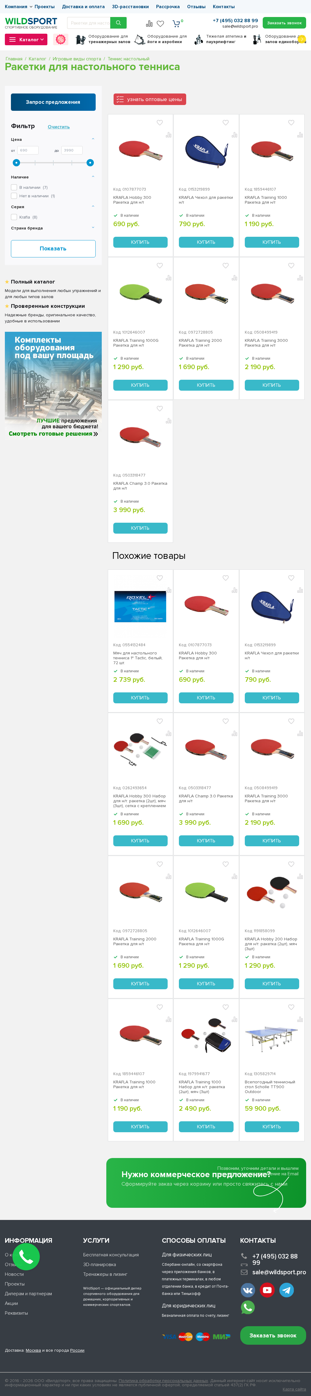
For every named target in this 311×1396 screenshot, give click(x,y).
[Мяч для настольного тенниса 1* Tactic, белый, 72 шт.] (140, 606)
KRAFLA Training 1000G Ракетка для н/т (136, 343)
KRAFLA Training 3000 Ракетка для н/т (266, 343)
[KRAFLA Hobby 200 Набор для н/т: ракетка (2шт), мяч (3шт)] (272, 892)
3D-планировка (99, 1265)
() (28, 217)
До (57, 151)
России (77, 1350)
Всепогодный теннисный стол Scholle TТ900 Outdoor (270, 1087)
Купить (140, 242)
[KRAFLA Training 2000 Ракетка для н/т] (206, 294)
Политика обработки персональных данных (163, 1380)
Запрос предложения (53, 102)
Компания (16, 6)
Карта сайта (294, 1389)
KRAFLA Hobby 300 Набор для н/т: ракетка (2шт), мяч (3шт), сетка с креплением (139, 801)
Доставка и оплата (83, 6)
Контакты (224, 6)
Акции (11, 1303)
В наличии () (33, 187)
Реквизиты (16, 1313)
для (109, 39)
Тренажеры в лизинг (105, 1274)
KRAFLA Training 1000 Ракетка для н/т (266, 200)
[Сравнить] (169, 589)
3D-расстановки (130, 6)
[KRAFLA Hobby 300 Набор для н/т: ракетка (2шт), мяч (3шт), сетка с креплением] (140, 749)
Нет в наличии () (37, 196)
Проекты (45, 6)
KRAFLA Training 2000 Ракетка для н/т (200, 343)
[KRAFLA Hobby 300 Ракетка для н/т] (140, 151)
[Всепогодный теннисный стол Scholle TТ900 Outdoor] (272, 1035)
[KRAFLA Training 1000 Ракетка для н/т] (272, 151)
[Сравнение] (149, 23)
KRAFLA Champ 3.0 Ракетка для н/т (140, 486)
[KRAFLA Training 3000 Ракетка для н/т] (272, 294)
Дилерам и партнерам (28, 1294)
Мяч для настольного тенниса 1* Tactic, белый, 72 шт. (137, 658)
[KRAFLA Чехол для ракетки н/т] (206, 151)
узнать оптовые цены (154, 99)
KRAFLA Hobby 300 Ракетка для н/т (132, 200)
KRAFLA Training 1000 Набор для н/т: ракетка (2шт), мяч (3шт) (202, 1087)
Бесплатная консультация (111, 1255)
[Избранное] (161, 23)
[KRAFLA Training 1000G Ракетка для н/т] (140, 294)
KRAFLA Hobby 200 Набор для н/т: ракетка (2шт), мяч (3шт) (271, 944)
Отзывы (196, 6)
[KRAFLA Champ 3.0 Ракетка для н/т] (140, 437)
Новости (14, 1274)
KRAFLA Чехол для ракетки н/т (206, 200)
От (13, 151)
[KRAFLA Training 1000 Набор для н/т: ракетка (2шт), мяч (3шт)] (206, 1035)
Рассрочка (168, 6)
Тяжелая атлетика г (226, 39)
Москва (33, 1350)
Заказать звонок (273, 1335)
